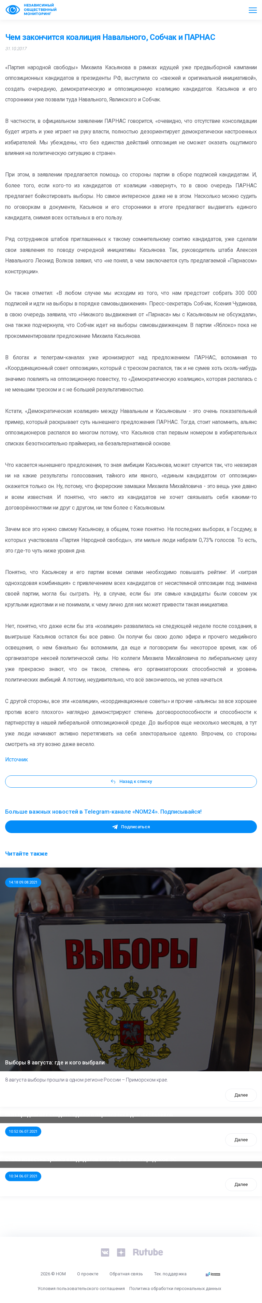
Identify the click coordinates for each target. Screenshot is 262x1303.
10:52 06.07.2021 (23, 1131)
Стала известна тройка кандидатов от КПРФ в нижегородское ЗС (90, 1160)
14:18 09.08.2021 (23, 882)
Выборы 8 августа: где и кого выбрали (55, 1063)
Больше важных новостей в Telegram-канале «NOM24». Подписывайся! (103, 811)
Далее (241, 1095)
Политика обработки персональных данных (175, 1288)
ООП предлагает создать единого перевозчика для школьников (89, 1115)
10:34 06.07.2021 (23, 1176)
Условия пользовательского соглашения (81, 1288)
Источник (16, 760)
